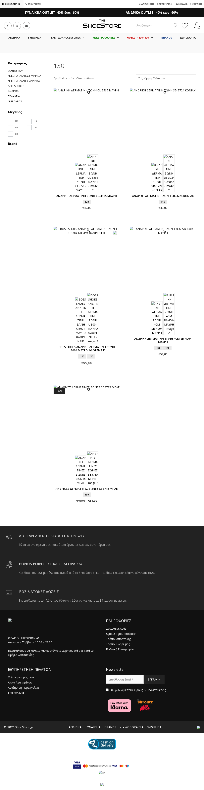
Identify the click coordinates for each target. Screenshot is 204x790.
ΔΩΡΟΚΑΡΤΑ (188, 37)
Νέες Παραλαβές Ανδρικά (24, 81)
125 (35, 127)
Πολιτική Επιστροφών (120, 649)
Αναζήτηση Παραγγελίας (156, 3)
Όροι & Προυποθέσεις (120, 634)
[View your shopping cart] (102, 48)
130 (16, 134)
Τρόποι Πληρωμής (118, 644)
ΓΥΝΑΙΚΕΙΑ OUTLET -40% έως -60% (52, 12)
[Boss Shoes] (12, 153)
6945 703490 (33, 3)
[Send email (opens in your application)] (26, 25)
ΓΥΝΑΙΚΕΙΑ (34, 37)
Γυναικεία (14, 96)
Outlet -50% (16, 70)
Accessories (16, 86)
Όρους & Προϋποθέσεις (150, 690)
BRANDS (110, 727)
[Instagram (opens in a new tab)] (17, 25)
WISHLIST (154, 727)
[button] (88, 92)
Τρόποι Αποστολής (118, 639)
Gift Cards (15, 101)
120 (16, 127)
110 (16, 121)
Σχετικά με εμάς (116, 628)
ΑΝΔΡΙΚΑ (14, 37)
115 (35, 121)
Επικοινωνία (16, 693)
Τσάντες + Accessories (65, 37)
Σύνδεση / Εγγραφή (190, 3)
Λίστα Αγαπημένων (20, 682)
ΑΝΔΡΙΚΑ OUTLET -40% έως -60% (152, 12)
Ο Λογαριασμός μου (21, 677)
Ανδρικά (13, 91)
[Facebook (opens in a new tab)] (8, 25)
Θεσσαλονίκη (13, 3)
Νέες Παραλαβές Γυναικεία (24, 76)
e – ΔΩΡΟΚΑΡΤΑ (131, 727)
